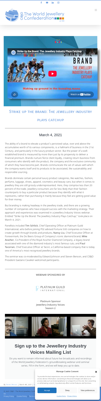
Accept (47, 390)
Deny (67, 390)
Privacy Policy (72, 396)
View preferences (88, 390)
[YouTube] (47, 3)
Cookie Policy (61, 396)
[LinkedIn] (53, 3)
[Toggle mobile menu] (96, 10)
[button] (96, 372)
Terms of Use (34, 396)
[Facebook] (41, 3)
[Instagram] (58, 3)
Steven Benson (11, 385)
